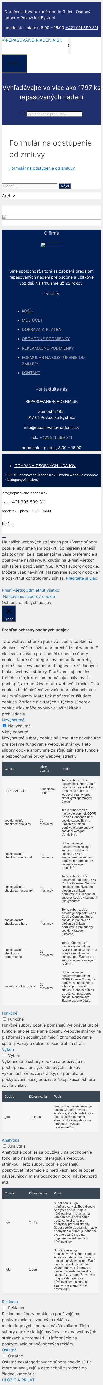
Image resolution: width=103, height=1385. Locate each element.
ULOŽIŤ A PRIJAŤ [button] (18, 1379)
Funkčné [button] (10, 1013)
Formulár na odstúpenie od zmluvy (42, 168)
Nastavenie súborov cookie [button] (29, 596)
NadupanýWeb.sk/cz (23, 480)
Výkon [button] (8, 1049)
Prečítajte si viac (81, 578)
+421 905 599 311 (28, 501)
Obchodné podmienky (46, 338)
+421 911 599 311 (82, 27)
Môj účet (32, 320)
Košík (27, 310)
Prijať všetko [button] (14, 590)
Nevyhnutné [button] (13, 719)
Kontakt (31, 372)
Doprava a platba (41, 329)
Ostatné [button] (9, 1349)
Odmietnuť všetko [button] (43, 590)
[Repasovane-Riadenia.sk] (32, 40)
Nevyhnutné (19, 725)
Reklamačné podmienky (48, 348)
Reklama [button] (10, 1301)
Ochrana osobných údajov (45, 465)
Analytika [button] (11, 1140)
